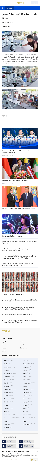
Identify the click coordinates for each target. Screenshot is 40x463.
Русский (4, 348)
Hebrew (8, 408)
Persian (27, 376)
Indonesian (12, 418)
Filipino (8, 392)
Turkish (27, 414)
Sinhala (27, 399)
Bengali (8, 370)
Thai (25, 411)
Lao (25, 360)
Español (22, 342)
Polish (26, 380)
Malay (28, 364)
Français (4, 345)
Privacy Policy (5, 460)
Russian (27, 392)
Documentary (24, 348)
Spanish (27, 402)
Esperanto (10, 389)
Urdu (25, 421)
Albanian (8, 360)
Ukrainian (29, 418)
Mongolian (28, 367)
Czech (8, 383)
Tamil (26, 408)
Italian (8, 421)
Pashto (26, 386)
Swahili (27, 405)
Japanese (9, 424)
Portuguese (29, 383)
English (4, 342)
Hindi (7, 411)
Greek (8, 402)
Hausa (8, 405)
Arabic (8, 364)
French (8, 395)
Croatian (9, 380)
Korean (8, 427)
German (9, 399)
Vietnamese (29, 424)
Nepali (26, 373)
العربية (22, 345)
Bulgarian (10, 373)
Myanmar (29, 370)
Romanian (28, 389)
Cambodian (8, 376)
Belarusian (10, 367)
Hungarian (9, 414)
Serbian (27, 395)
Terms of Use (14, 460)
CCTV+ (4, 351)
